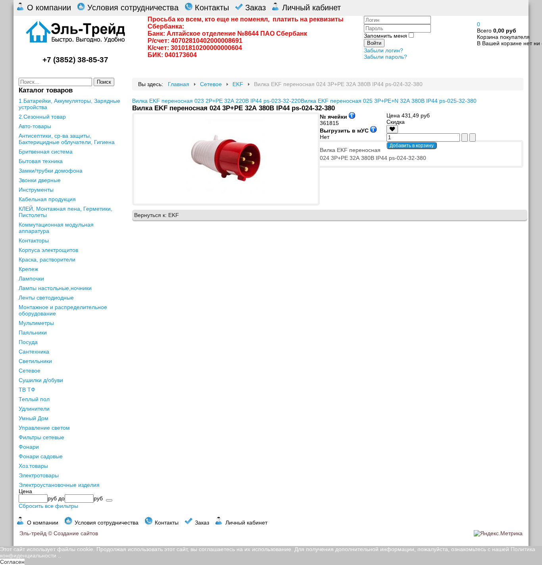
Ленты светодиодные (46, 297)
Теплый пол (34, 399)
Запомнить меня (385, 36)
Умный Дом (33, 418)
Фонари (29, 447)
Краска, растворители (47, 259)
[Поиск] (109, 500)
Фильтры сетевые (41, 437)
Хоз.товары (33, 466)
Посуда (28, 342)
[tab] (70, 491)
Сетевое (29, 370)
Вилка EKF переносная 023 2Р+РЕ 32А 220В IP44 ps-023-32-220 (216, 101)
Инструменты (36, 189)
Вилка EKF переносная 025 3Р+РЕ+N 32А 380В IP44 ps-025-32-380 (389, 101)
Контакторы (34, 240)
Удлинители (34, 408)
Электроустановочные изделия (59, 485)
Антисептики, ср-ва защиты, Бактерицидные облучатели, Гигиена (67, 139)
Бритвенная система (46, 151)
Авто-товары (35, 126)
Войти (374, 43)
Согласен (12, 562)
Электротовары (39, 475)
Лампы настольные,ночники (55, 288)
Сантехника (34, 351)
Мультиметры (36, 323)
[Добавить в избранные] (392, 129)
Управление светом (44, 428)
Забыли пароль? (385, 57)
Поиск (104, 82)
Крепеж (28, 269)
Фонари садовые (41, 456)
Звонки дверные (40, 180)
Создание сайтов (76, 533)
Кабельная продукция (47, 199)
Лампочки (31, 278)
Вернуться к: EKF (156, 215)
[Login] (392, 129)
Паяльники (33, 332)
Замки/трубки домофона (51, 170)
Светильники (35, 361)
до (61, 498)
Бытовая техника (41, 161)
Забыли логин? (383, 50)
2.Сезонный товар (42, 116)
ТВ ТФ (27, 389)
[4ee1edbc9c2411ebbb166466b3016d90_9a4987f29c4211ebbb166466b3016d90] (225, 195)
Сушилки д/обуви (41, 380)
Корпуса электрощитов (48, 250)
